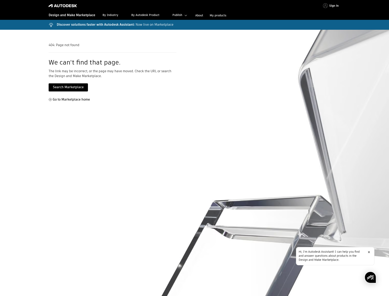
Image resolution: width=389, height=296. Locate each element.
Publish (177, 15)
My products (218, 15)
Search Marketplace (68, 87)
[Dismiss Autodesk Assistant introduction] (369, 252)
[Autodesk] (63, 5)
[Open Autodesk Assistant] (370, 277)
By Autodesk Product (145, 15)
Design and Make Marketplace (72, 15)
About (199, 15)
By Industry (110, 15)
